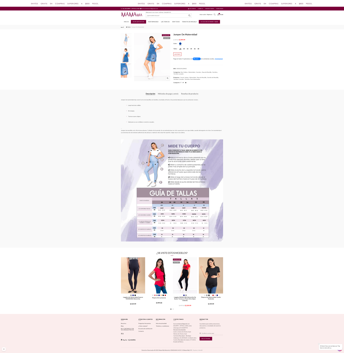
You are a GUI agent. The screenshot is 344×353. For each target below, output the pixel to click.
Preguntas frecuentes (144, 323)
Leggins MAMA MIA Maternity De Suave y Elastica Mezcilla (211, 298)
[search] (169, 15)
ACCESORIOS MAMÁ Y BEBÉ (209, 21)
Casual (182, 77)
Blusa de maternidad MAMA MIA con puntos (133, 296)
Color (175, 43)
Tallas (175, 48)
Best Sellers (184, 72)
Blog (122, 326)
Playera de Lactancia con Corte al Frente (159, 298)
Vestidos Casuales (179, 79)
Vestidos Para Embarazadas (192, 79)
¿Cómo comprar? (143, 326)
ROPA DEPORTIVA (138, 21)
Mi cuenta (192, 8)
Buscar (189, 15)
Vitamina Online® (197, 350)
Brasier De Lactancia (185, 298)
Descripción (150, 94)
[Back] (122, 27)
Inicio (126, 21)
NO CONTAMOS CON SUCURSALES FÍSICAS (127, 329)
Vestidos (214, 72)
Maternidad (153, 21)
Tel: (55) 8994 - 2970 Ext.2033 (131, 8)
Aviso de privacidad (161, 323)
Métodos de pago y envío (168, 94)
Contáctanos (209, 8)
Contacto (141, 331)
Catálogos (219, 8)
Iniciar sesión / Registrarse (206, 14)
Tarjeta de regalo (189, 21)
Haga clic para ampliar (167, 78)
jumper (187, 77)
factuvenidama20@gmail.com (149, 8)
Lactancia (165, 21)
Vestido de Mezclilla (212, 77)
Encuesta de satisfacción (145, 328)
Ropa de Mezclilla (206, 72)
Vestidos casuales (179, 74)
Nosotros (123, 323)
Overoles (198, 72)
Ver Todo (176, 21)
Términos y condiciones (162, 326)
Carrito (200, 8)
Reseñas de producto (189, 94)
